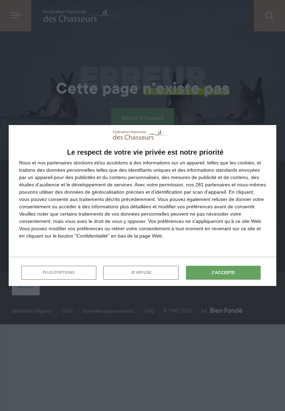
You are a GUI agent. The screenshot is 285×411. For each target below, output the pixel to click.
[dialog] (142, 205)
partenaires (59, 162)
